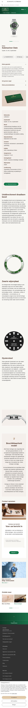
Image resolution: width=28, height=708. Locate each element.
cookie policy (14, 693)
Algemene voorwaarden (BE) (9, 654)
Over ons (5, 649)
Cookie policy (6, 660)
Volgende (13, 552)
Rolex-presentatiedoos (8, 85)
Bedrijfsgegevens (6, 636)
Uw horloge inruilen (7, 676)
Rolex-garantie (6, 64)
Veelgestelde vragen (7, 642)
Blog (4, 663)
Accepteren (14, 697)
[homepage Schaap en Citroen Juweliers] (14, 1)
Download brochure (12, 184)
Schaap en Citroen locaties (8, 633)
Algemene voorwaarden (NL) (9, 651)
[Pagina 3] (18, 41)
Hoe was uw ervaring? (8, 639)
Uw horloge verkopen (7, 673)
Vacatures (5, 666)
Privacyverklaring (6, 657)
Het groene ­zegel (6, 81)
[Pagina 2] (16, 41)
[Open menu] (2, 1)
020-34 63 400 (6, 629)
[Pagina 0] (11, 41)
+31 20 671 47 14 (9, 56)
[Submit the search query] (2, 5)
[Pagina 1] (14, 41)
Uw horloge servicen (7, 679)
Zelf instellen (14, 701)
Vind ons (20, 56)
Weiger (14, 704)
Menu (22, 9)
